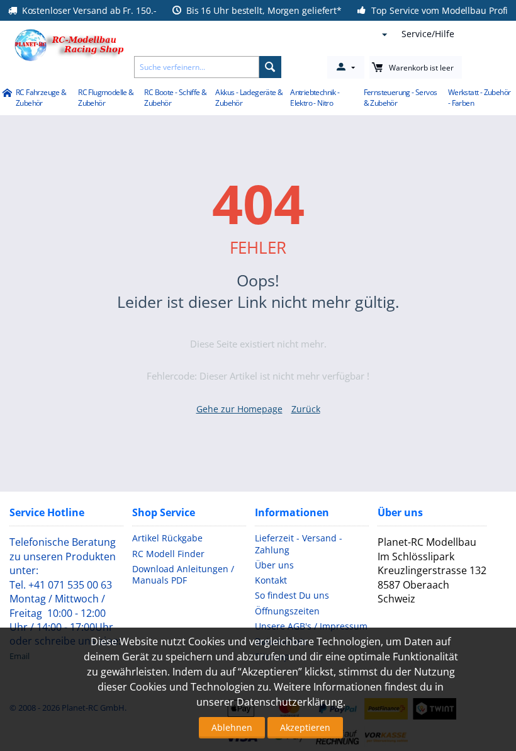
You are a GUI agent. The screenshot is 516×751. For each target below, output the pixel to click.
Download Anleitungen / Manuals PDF (183, 574)
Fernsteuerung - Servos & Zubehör (400, 97)
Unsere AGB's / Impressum (311, 626)
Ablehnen (231, 727)
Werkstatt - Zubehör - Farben (479, 97)
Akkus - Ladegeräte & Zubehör (249, 97)
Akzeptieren (305, 727)
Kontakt (271, 580)
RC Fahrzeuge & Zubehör (41, 97)
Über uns (274, 565)
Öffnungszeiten (287, 611)
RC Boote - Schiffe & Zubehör (175, 97)
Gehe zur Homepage (239, 409)
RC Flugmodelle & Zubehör (105, 97)
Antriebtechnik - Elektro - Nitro (314, 97)
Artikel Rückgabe (167, 538)
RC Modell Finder (168, 554)
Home (6, 94)
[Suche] (270, 67)
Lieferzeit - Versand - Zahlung (298, 543)
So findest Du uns (292, 595)
